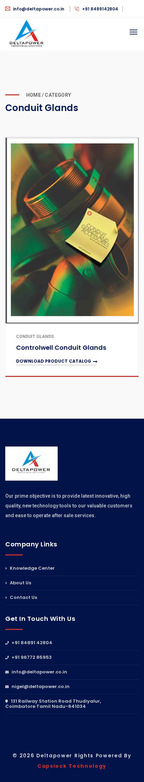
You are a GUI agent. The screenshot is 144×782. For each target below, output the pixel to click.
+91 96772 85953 (31, 657)
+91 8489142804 (99, 9)
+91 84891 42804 (31, 643)
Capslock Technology (72, 766)
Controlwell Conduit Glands (61, 347)
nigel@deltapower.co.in (40, 686)
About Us (20, 582)
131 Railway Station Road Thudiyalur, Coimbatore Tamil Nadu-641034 (53, 704)
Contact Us (23, 597)
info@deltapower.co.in (38, 9)
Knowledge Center (32, 568)
